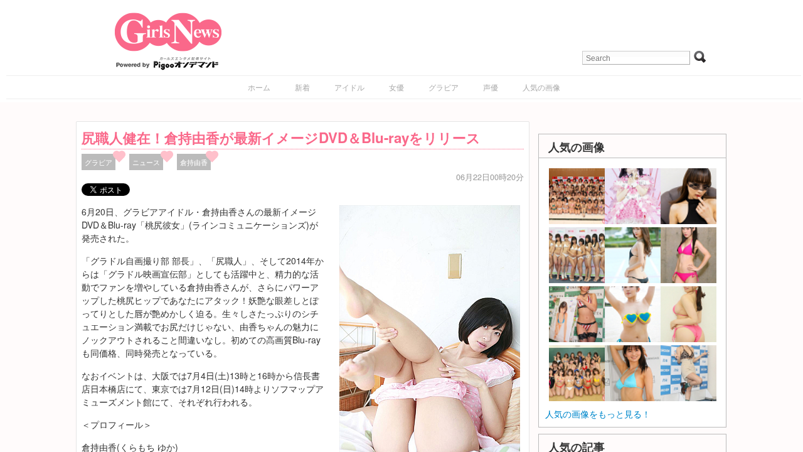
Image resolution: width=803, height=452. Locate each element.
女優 (396, 87)
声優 (490, 87)
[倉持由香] (429, 339)
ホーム (259, 87)
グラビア (443, 87)
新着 (302, 87)
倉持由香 (194, 162)
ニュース (146, 162)
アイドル (349, 87)
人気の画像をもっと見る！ (598, 413)
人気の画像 (541, 87)
